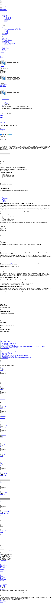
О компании (2, 567)
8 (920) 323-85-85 (3, 586)
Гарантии (4, 50)
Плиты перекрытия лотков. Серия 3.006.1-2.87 (8, 336)
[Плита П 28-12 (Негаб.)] (4, 122)
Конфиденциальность (4, 601)
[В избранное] (0, 131)
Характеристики (5, 198)
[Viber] (6, 134)
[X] (5, 134)
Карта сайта (2, 600)
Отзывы (3, 49)
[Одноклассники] (2, 134)
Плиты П (18, 336)
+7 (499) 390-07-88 (3, 10)
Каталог (1, 561)
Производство (4, 47)
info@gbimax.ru (3, 9)
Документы (4, 200)
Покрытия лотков (3, 563)
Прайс (1, 576)
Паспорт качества (5, 48)
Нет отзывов (2, 129)
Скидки (1, 575)
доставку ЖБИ (9, 263)
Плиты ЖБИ (2, 564)
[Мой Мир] (3, 134)
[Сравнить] (0, 132)
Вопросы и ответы (3, 579)
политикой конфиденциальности (12, 550)
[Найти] (1, 8)
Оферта (1, 602)
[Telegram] (11, 134)
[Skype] (9, 134)
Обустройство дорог (3, 566)
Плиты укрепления (3, 565)
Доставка (4, 201)
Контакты (2, 580)
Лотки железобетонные (4, 562)
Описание (4, 197)
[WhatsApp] (8, 134)
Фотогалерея (2, 577)
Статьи (1, 578)
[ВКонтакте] (1, 134)
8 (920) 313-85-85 (3, 585)
